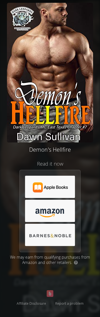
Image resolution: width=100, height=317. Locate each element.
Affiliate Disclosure (31, 303)
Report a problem (69, 303)
